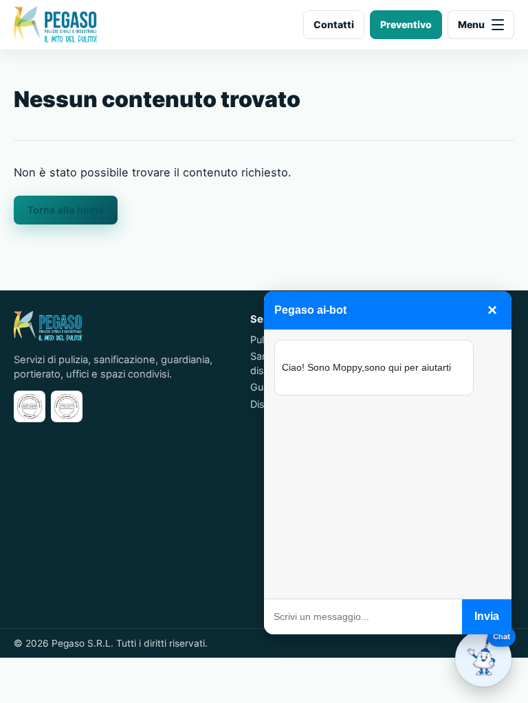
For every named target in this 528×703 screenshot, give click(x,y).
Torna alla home (66, 210)
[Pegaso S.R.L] (55, 24)
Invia (486, 616)
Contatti (334, 24)
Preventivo (406, 24)
